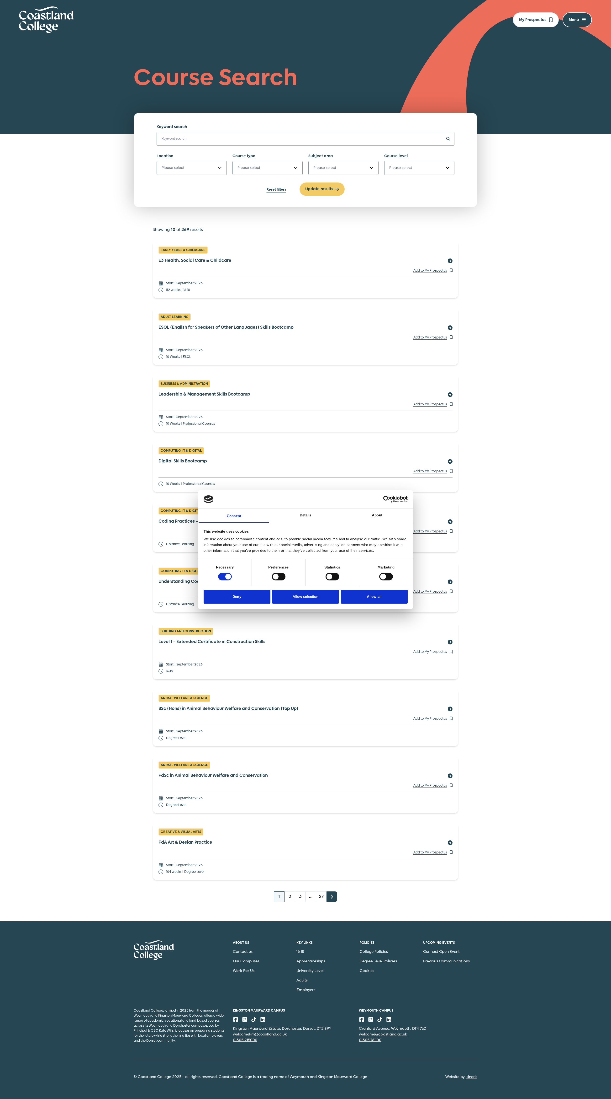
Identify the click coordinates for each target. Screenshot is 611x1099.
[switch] (278, 576)
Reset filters (276, 190)
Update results (319, 189)
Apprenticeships (310, 961)
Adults (302, 980)
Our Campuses (246, 961)
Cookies (367, 970)
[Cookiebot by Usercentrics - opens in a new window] (387, 499)
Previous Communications (446, 961)
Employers (305, 989)
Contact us (243, 951)
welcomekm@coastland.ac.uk (260, 1034)
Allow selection (306, 596)
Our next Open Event (441, 951)
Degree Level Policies (378, 961)
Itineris (471, 1076)
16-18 (300, 951)
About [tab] (377, 515)
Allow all (374, 596)
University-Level (310, 970)
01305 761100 (370, 1040)
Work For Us (243, 970)
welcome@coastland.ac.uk (383, 1034)
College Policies (374, 951)
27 (321, 896)
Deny (236, 596)
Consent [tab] (234, 516)
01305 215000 (245, 1040)
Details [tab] (305, 515)
